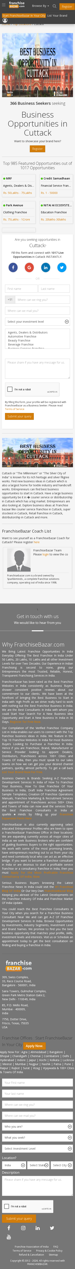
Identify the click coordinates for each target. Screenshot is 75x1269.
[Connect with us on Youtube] (9, 1236)
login (46, 554)
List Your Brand (57, 15)
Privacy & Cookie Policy (49, 1250)
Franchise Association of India (32, 1246)
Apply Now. (34, 1046)
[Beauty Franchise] (37, 340)
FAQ (55, 1246)
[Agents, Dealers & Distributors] (37, 332)
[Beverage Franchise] (37, 344)
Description (10, 1172)
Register (67, 6)
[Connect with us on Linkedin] (37, 1228)
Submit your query (19, 416)
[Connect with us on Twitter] (52, 1228)
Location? (9, 1158)
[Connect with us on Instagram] (23, 1228)
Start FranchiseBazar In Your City (24, 15)
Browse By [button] (39, 6)
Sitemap (53, 1254)
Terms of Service (14, 409)
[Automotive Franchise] (37, 336)
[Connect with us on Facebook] (9, 1228)
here (37, 542)
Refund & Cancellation (31, 1254)
